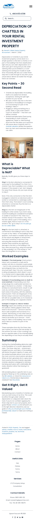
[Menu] (31, 6)
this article (16, 380)
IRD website (8, 376)
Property (15, 428)
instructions (27, 430)
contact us (15, 405)
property (11, 432)
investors (5, 432)
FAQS (10, 428)
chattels (9, 430)
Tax (20, 428)
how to (15, 430)
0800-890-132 (20, 497)
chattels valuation (12, 126)
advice (4, 430)
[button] (17, 13)
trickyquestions (7, 433)
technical (21, 432)
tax (16, 432)
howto (20, 430)
